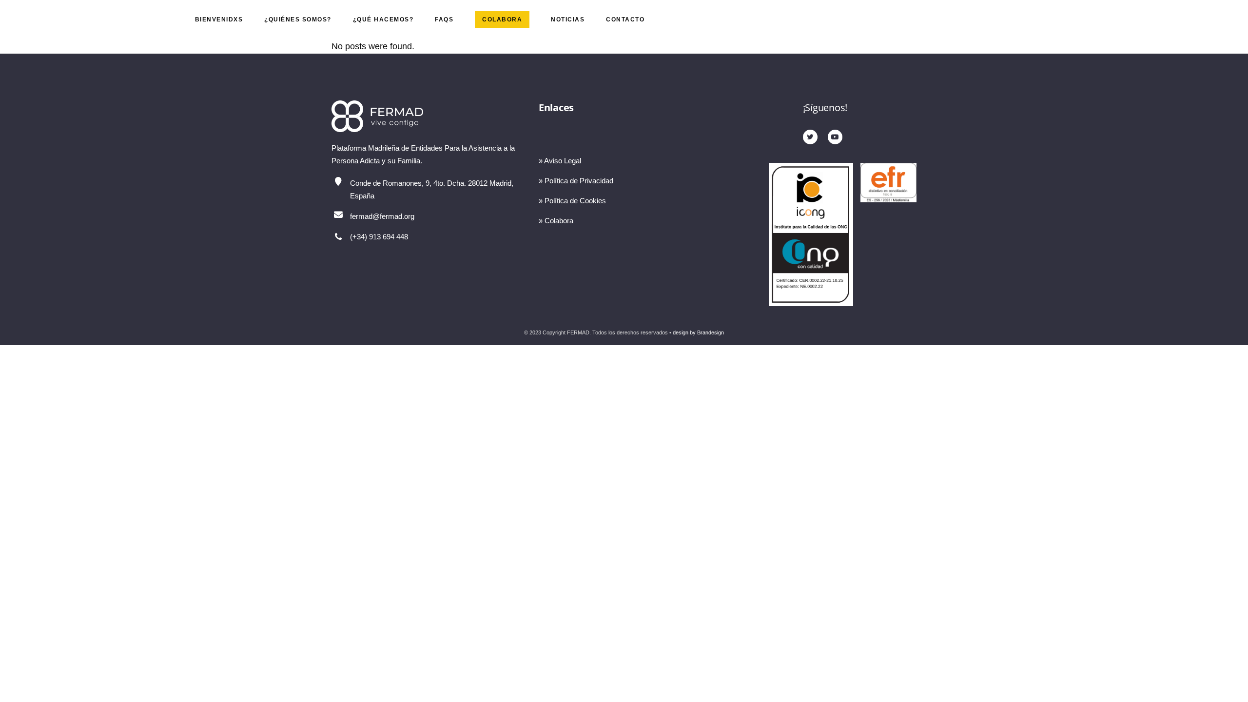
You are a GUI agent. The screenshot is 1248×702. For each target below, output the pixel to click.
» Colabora (556, 220)
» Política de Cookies (572, 200)
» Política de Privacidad (576, 180)
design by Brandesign (698, 332)
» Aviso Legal (560, 160)
